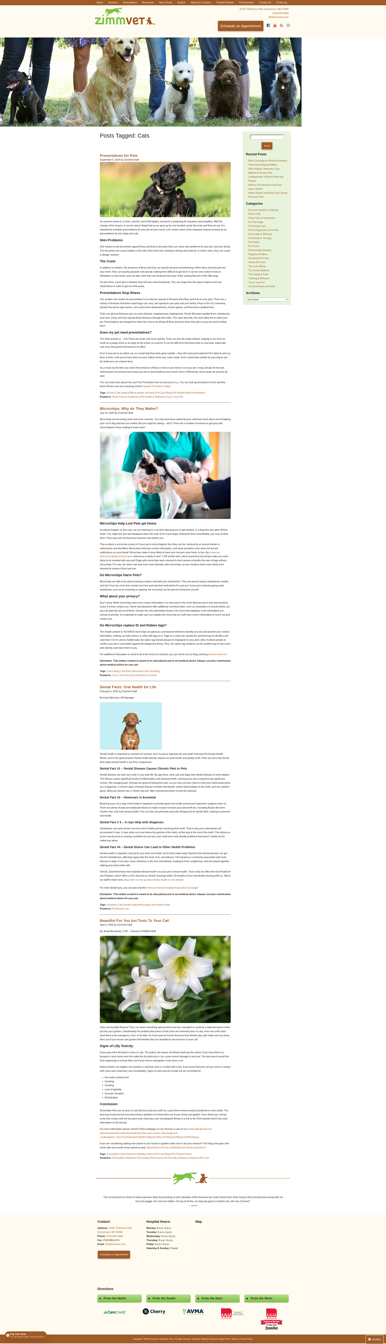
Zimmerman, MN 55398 (264, 9)
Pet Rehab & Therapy (260, 238)
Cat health (112, 1154)
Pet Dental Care (120, 908)
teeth (167, 904)
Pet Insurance (246, 2)
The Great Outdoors (258, 270)
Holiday (141, 1154)
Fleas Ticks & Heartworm (125, 397)
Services (113, 2)
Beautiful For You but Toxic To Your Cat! (134, 921)
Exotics (181, 2)
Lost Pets (126, 671)
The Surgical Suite (258, 274)
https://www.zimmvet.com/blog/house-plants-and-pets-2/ (176, 1147)
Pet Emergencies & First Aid (263, 230)
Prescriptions (130, 2)
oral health (157, 904)
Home (99, 2)
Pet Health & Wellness (153, 397)
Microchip (137, 671)
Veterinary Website (200, 1339)
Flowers (130, 1154)
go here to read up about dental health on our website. (155, 879)
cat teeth (111, 904)
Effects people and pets (141, 392)
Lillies (150, 1154)
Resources (148, 2)
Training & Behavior (259, 278)
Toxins (188, 1154)
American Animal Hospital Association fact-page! (172, 887)
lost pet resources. (218, 654)
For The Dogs (255, 222)
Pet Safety (143, 1158)
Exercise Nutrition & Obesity (263, 210)
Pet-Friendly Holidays (175, 1158)
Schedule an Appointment (240, 26)
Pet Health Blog (181, 392)
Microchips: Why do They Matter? (129, 409)
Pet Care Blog (163, 392)
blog (176, 382)
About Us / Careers (201, 2)
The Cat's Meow (257, 266)
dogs (124, 392)
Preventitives (198, 392)
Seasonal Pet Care (199, 1158)
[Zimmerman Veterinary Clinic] (125, 16)
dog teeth (138, 904)
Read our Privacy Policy (242, 1339)
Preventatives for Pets (119, 156)
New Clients (165, 2)
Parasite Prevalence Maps (156, 386)
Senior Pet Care (257, 262)
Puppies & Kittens (257, 254)
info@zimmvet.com (278, 17)
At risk (110, 392)
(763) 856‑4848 (280, 13)
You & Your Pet (175, 397)
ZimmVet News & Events (143, 675)
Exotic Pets (254, 214)
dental (127, 904)
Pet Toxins (177, 1154)
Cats (117, 392)
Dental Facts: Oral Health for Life (128, 687)
